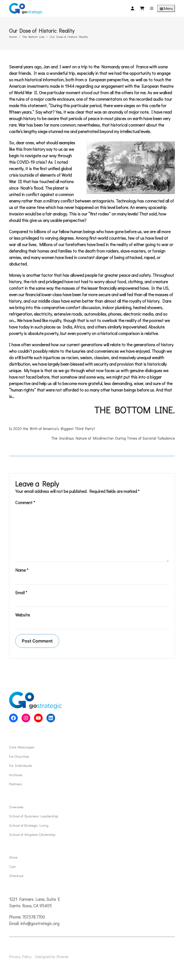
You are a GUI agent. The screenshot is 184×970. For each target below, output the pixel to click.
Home (13, 36)
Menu (168, 8)
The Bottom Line (33, 36)
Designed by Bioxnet (52, 956)
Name (21, 570)
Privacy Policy (20, 956)
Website (22, 615)
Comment (25, 502)
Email (21, 592)
